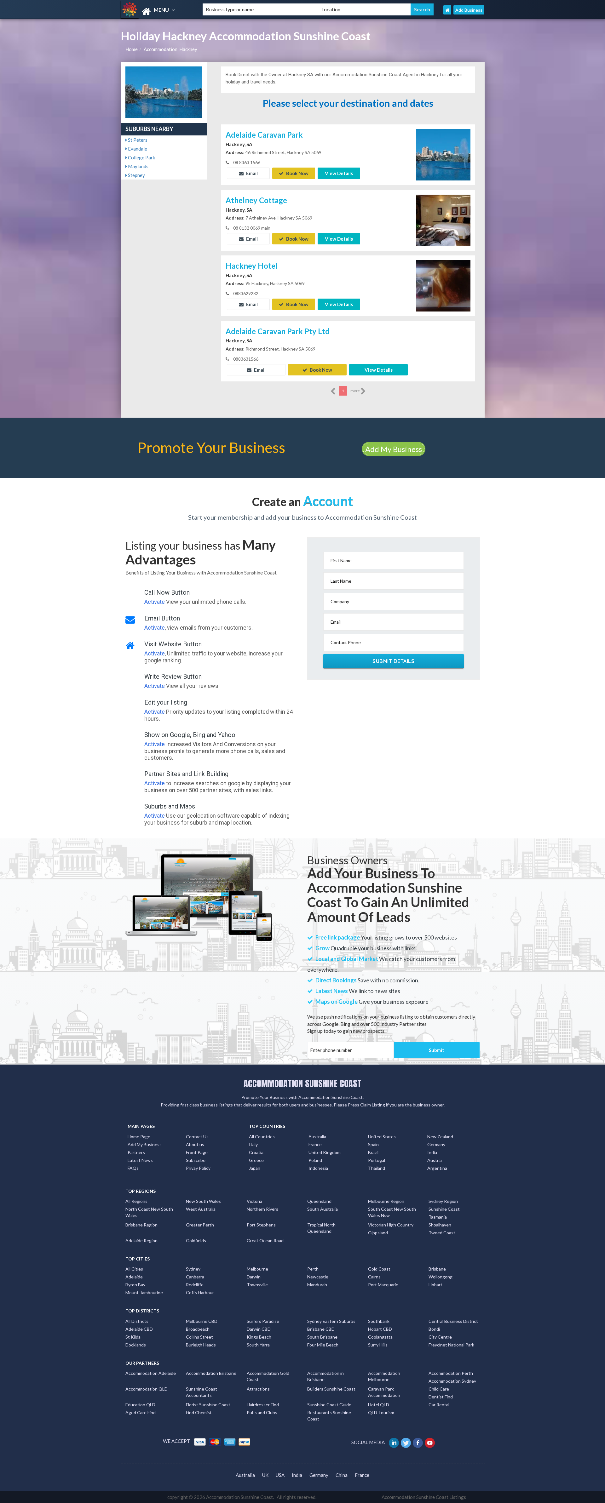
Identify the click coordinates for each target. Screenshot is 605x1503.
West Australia (201, 1209)
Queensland (319, 1201)
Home (131, 49)
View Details (339, 173)
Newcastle (317, 1276)
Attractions (258, 1389)
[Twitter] (406, 1442)
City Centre (440, 1337)
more (355, 390)
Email (251, 173)
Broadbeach (198, 1329)
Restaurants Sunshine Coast (329, 1415)
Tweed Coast (442, 1232)
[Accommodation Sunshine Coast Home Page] (447, 9)
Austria (434, 1160)
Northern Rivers (262, 1209)
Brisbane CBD (321, 1329)
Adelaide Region (141, 1240)
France (315, 1144)
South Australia (322, 1209)
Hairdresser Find (263, 1404)
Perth (313, 1269)
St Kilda (133, 1337)
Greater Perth (200, 1224)
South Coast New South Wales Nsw (392, 1212)
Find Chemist (199, 1412)
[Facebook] (418, 1442)
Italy (253, 1144)
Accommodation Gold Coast (268, 1376)
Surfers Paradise (263, 1321)
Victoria (254, 1201)
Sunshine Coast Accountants (201, 1392)
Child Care (439, 1389)
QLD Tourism (381, 1412)
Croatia (256, 1152)
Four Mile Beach (322, 1344)
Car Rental (439, 1404)
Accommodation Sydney (452, 1381)
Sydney (193, 1269)
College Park (141, 157)
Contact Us (197, 1136)
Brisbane (437, 1269)
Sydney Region (443, 1201)
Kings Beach (259, 1337)
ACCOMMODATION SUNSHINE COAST (302, 1083)
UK (265, 1475)
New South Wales (203, 1201)
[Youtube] (430, 1442)
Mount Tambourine (144, 1292)
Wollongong (440, 1276)
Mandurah (317, 1284)
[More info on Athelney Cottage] (443, 219)
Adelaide (134, 1276)
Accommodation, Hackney (170, 49)
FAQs (133, 1168)
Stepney (136, 175)
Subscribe (195, 1160)
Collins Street (199, 1337)
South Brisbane (322, 1337)
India (432, 1152)
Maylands (137, 166)
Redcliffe (195, 1284)
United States (382, 1136)
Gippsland (378, 1232)
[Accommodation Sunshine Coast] (156, 11)
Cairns (374, 1276)
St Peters (137, 140)
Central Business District (453, 1321)
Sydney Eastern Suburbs (331, 1321)
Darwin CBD (259, 1329)
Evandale (137, 148)
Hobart (435, 1284)
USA (280, 1475)
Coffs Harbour (200, 1292)
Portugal (376, 1160)
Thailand (376, 1168)
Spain (373, 1144)
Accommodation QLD (146, 1389)
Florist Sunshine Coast (208, 1404)
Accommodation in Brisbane (325, 1376)
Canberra (195, 1276)
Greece (256, 1160)
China (342, 1475)
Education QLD (140, 1404)
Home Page (139, 1136)
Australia (317, 1136)
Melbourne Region (386, 1201)
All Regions (136, 1201)
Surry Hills (378, 1344)
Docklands (135, 1344)
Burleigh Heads (201, 1344)
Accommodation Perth (451, 1373)
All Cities (134, 1269)
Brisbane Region (141, 1224)
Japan (254, 1168)
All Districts (136, 1321)
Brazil (373, 1152)
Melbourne (257, 1269)
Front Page (197, 1152)
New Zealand (440, 1136)
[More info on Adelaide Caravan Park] (443, 154)
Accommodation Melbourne (384, 1376)
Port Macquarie (383, 1284)
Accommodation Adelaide (150, 1373)
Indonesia (318, 1168)
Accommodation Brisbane (211, 1373)
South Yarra (258, 1344)
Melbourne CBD (201, 1321)
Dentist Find (441, 1396)
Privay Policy (198, 1168)
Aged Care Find (140, 1412)
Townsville (257, 1284)
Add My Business (393, 449)
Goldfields (196, 1240)
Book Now (296, 173)
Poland (315, 1160)
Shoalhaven (440, 1224)
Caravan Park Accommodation (384, 1392)
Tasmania (438, 1217)
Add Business (468, 10)
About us (195, 1144)
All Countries (262, 1136)
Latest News (140, 1160)
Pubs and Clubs (262, 1412)
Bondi (434, 1329)
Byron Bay (135, 1284)
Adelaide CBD (139, 1329)
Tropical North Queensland (321, 1228)
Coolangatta (380, 1337)
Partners (136, 1152)
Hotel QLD (378, 1404)
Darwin (254, 1276)
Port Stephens (261, 1224)
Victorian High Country (390, 1224)
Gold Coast (379, 1269)
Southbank (378, 1321)
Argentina (437, 1168)
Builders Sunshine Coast (331, 1389)
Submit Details (393, 661)
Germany (436, 1144)
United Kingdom (324, 1152)
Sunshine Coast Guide (329, 1404)
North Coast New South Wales (149, 1212)
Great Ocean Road (265, 1240)
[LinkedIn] (394, 1442)
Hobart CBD (380, 1329)
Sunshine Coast (444, 1209)
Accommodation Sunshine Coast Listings (424, 1497)
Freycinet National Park (451, 1344)
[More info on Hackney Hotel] (443, 285)
